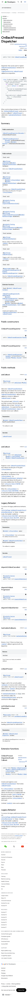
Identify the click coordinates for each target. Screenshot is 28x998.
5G (2, 889)
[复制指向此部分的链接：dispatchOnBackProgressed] (11, 590)
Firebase (3, 973)
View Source (22, 46)
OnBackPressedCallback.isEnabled (12, 478)
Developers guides (5, 936)
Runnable (21, 133)
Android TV (4, 905)
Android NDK (4, 944)
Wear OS (3, 898)
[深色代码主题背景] (26, 55)
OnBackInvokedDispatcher (10, 273)
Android (3, 854)
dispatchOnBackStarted (9, 227)
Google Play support (6, 955)
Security (3, 859)
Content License (19, 835)
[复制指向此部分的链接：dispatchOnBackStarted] (2, 610)
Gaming (3, 876)
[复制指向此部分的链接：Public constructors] (20, 322)
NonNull (14, 142)
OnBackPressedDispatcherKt (11, 294)
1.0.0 (25, 48)
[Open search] (18, 2)
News (2, 864)
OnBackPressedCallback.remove (11, 409)
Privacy (3, 886)
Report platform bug (6, 950)
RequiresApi (7, 268)
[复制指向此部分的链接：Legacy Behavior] (17, 503)
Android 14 (4, 919)
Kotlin (20, 50)
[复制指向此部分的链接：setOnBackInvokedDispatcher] (10, 708)
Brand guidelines (16, 983)
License (8, 983)
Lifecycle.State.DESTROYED (10, 491)
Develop (14, 12)
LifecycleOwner (15, 180)
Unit (19, 305)
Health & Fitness (5, 881)
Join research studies (6, 958)
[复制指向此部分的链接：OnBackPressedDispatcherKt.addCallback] (8, 760)
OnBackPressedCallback (9, 67)
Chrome (3, 970)
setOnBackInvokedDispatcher (11, 270)
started (17, 405)
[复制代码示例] (26, 78)
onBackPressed (17, 113)
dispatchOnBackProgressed (10, 215)
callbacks (6, 259)
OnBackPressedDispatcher (10, 133)
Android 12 (4, 924)
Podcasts (3, 869)
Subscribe (21, 990)
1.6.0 (25, 708)
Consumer (7, 142)
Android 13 (4, 922)
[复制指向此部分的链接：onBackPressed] (13, 669)
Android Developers (5, 12)
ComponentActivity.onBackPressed (12, 71)
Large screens (4, 895)
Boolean (4, 143)
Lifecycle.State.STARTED (12, 484)
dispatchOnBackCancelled (10, 203)
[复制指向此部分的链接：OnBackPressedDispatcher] (2, 331)
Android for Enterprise (6, 857)
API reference (6, 7)
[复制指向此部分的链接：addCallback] (11, 375)
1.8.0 (25, 347)
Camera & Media (5, 884)
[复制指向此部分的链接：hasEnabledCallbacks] (17, 628)
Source (3, 862)
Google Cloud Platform (7, 975)
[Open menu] (2, 2)
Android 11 (3, 927)
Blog (2, 867)
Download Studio (5, 941)
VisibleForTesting (9, 200)
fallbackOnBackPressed (11, 111)
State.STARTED (16, 794)
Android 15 (4, 917)
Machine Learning (5, 879)
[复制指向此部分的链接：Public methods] (16, 368)
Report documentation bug (8, 953)
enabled (5, 243)
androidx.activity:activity (20, 44)
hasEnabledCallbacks (14, 115)
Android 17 (4, 912)
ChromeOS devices (6, 900)
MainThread (7, 161)
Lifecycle (16, 401)
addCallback (6, 163)
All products (4, 978)
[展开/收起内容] (8, 16)
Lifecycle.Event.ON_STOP (11, 518)
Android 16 (4, 914)
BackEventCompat (7, 216)
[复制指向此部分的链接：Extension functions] (20, 749)
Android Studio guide (6, 934)
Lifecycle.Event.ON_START (10, 516)
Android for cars (5, 903)
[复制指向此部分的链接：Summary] (11, 124)
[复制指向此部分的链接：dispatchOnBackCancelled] (2, 570)
